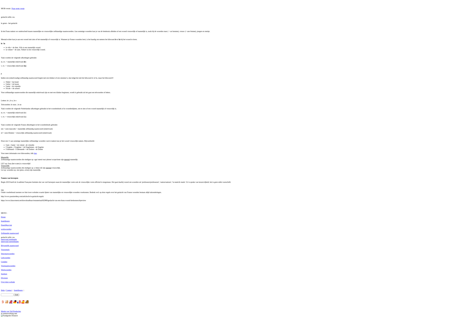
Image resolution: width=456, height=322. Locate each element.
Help (3, 290)
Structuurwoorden (7, 254)
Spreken (4, 274)
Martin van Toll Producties (11, 311)
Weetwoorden (6, 270)
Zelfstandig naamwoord (10, 233)
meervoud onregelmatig (10, 242)
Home (3, 217)
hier (35, 153)
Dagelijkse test (6, 225)
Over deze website (8, 282)
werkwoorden (6, 229)
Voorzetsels (5, 250)
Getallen (4, 262)
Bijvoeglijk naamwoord (10, 246)
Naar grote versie (18, 8)
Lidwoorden (5, 258)
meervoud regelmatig (9, 239)
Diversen (4, 278)
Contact (9, 290)
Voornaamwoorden (8, 266)
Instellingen (5, 221)
